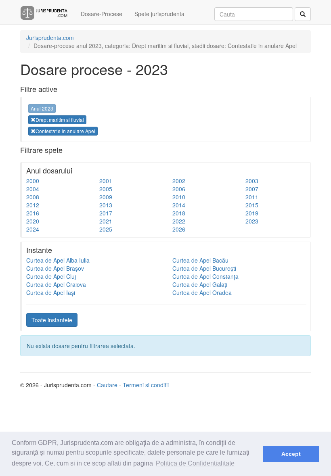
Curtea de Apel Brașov (55, 268)
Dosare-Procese (101, 14)
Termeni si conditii (146, 385)
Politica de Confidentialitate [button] (195, 463)
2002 (178, 181)
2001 (105, 181)
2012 (32, 205)
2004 (32, 189)
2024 (32, 229)
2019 (251, 213)
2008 (32, 197)
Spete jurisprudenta (159, 14)
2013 (105, 205)
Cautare (107, 385)
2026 (178, 229)
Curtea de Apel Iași (50, 292)
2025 (105, 229)
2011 (251, 197)
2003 (251, 181)
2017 (105, 213)
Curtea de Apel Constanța (205, 276)
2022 (178, 221)
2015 (251, 205)
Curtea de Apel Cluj (51, 276)
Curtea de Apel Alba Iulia (58, 260)
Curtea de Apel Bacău (200, 260)
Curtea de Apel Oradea (202, 292)
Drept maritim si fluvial (60, 119)
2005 (105, 189)
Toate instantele (51, 320)
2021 (105, 221)
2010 (178, 197)
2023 (251, 221)
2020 (32, 221)
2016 (32, 213)
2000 (32, 181)
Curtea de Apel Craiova (56, 284)
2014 (178, 205)
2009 (105, 197)
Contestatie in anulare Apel (65, 130)
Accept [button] (291, 454)
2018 (178, 213)
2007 (251, 189)
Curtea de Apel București (204, 268)
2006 (178, 189)
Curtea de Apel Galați (199, 284)
